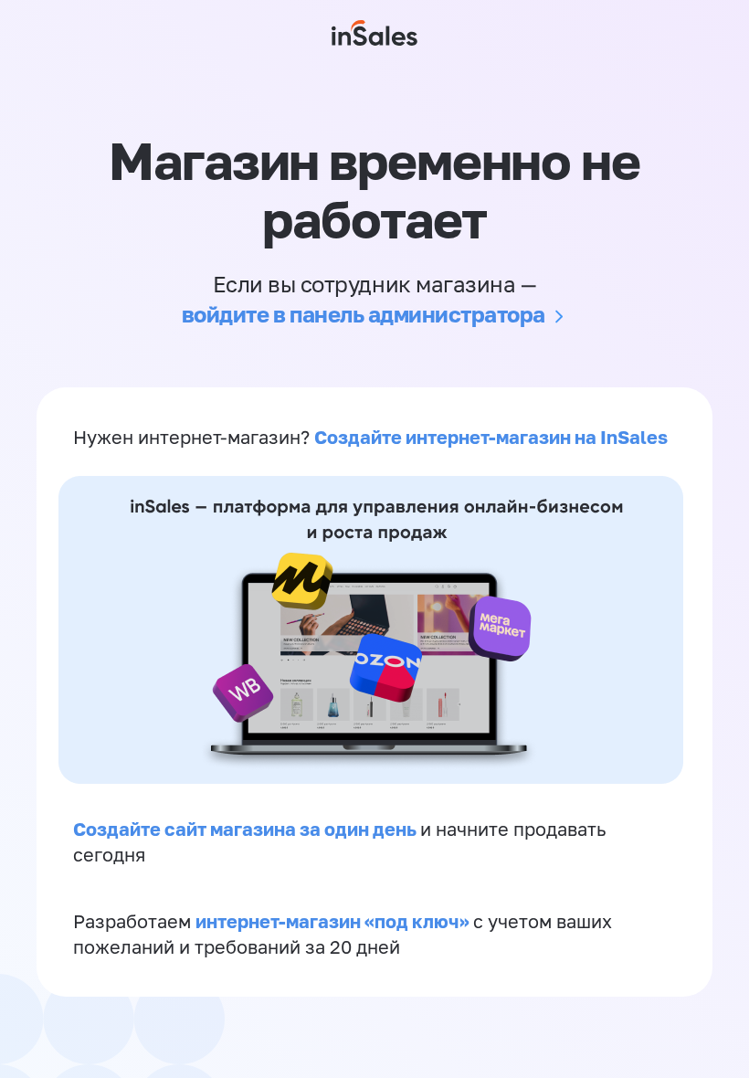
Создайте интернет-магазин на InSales (491, 437)
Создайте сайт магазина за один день (246, 829)
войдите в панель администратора (363, 314)
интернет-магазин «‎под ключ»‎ (334, 921)
